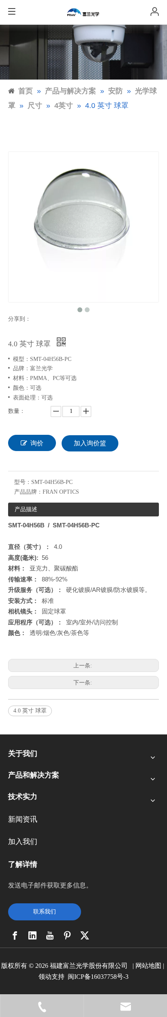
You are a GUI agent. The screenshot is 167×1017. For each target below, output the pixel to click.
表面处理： (27, 398)
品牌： (21, 368)
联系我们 (44, 912)
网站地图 (148, 965)
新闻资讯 (22, 819)
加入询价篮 (90, 443)
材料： (21, 378)
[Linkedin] (32, 935)
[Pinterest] (67, 935)
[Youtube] (50, 935)
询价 (36, 443)
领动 (45, 976)
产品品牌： (28, 492)
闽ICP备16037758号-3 (98, 976)
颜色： (21, 388)
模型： (21, 359)
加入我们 (22, 842)
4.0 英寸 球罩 (30, 711)
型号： (22, 482)
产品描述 (26, 509)
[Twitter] (85, 935)
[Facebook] (15, 935)
